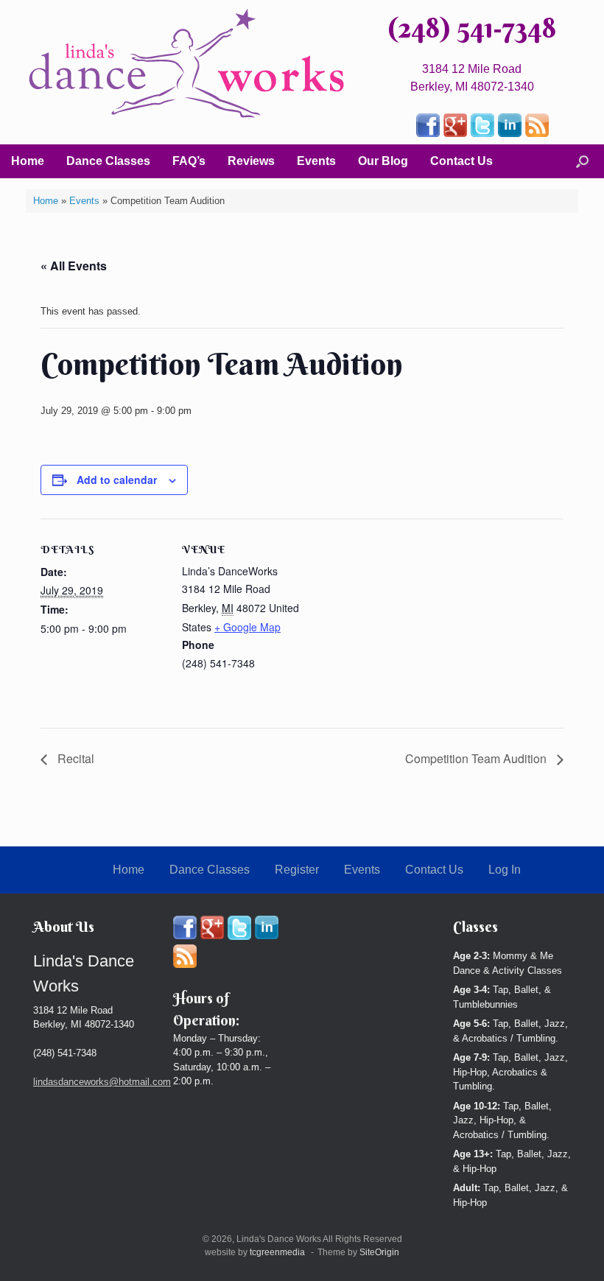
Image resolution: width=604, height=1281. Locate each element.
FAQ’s (189, 161)
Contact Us (461, 161)
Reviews (251, 161)
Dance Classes (108, 161)
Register (297, 869)
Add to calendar (117, 479)
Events (316, 161)
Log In (504, 869)
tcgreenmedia (277, 1252)
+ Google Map (247, 627)
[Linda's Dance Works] (187, 63)
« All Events (74, 265)
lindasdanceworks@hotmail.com (102, 1081)
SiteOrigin (379, 1252)
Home (27, 161)
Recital (74, 758)
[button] (582, 161)
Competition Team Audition (477, 758)
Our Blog (383, 161)
